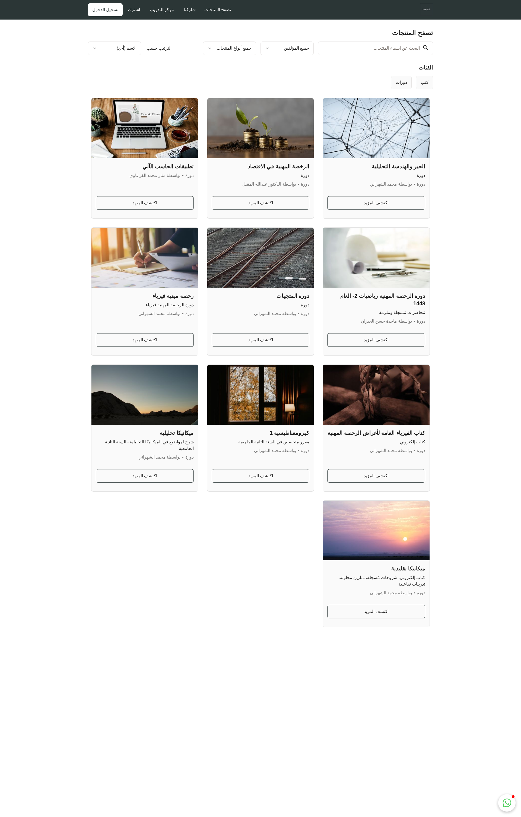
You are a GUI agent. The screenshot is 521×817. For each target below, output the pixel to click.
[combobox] (287, 48)
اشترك (134, 9)
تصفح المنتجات (217, 9)
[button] (507, 803)
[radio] (401, 82)
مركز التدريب (162, 9)
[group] (282, 82)
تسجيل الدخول (105, 9)
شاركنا (190, 9)
